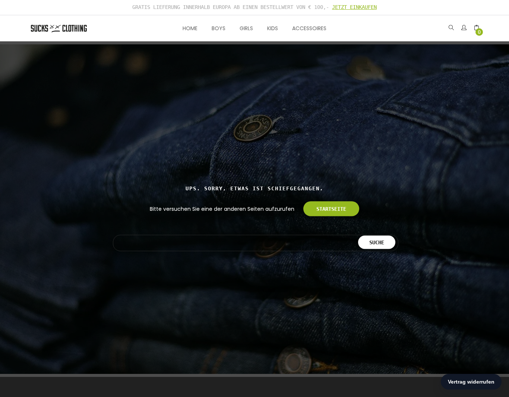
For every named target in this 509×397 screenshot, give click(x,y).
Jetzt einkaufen (354, 7)
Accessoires (309, 28)
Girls (246, 28)
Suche (376, 242)
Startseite (331, 209)
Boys (218, 28)
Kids (272, 28)
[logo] (59, 28)
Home (190, 28)
